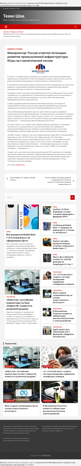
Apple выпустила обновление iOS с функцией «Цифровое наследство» (63, 333)
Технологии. (11, 343)
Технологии (10, 297)
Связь (8, 231)
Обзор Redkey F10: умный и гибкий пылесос (22, 179)
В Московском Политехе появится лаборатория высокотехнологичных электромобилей (63, 316)
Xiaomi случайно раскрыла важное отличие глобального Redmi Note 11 (63, 245)
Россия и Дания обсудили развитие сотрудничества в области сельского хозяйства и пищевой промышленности (58, 181)
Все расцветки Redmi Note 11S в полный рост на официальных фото (21, 237)
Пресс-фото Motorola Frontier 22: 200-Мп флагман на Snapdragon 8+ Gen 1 (63, 260)
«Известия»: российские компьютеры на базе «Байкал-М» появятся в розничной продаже (21, 374)
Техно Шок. (14, 16)
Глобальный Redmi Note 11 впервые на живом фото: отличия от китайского (63, 229)
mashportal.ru (20, 165)
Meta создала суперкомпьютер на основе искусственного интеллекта (21, 408)
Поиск (72, 197)
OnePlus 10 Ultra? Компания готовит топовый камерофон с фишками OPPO (63, 213)
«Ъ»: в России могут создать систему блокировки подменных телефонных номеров (63, 279)
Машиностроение (14, 49)
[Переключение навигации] (6, 26)
